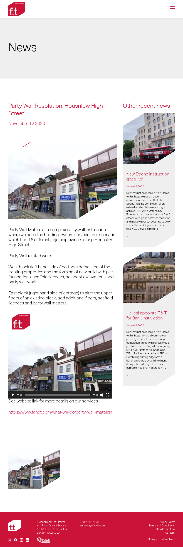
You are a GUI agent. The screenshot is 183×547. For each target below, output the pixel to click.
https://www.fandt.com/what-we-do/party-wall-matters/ (60, 412)
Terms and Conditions (162, 525)
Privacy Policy (167, 521)
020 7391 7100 (89, 521)
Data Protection (165, 529)
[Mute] (101, 395)
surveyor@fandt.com (92, 525)
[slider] (57, 395)
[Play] (13, 395)
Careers (170, 532)
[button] (60, 355)
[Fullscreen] (107, 395)
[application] (60, 355)
